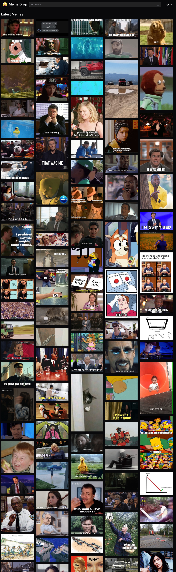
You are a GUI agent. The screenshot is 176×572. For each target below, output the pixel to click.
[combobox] (95, 4)
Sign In (168, 4)
